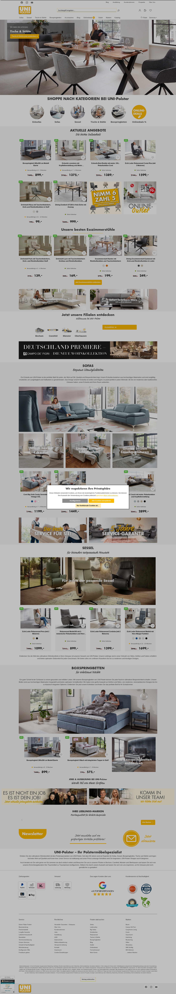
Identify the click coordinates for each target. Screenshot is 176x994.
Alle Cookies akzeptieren (101, 501)
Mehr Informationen (111, 495)
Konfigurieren (75, 501)
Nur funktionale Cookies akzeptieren (89, 505)
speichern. (100, 495)
